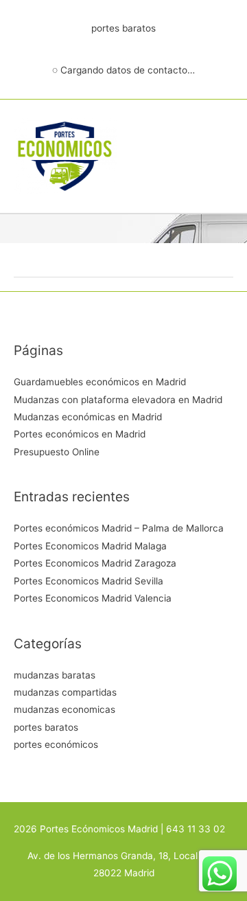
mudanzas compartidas (65, 692)
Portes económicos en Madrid (79, 434)
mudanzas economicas (64, 709)
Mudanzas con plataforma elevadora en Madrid (118, 399)
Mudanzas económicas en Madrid (88, 416)
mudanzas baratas (54, 675)
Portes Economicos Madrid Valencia (93, 598)
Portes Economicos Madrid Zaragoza (95, 563)
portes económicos (56, 744)
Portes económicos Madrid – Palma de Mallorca (119, 528)
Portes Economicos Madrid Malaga (90, 545)
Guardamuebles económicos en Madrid (100, 381)
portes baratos (46, 727)
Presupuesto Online (56, 451)
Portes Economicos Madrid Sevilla (88, 580)
